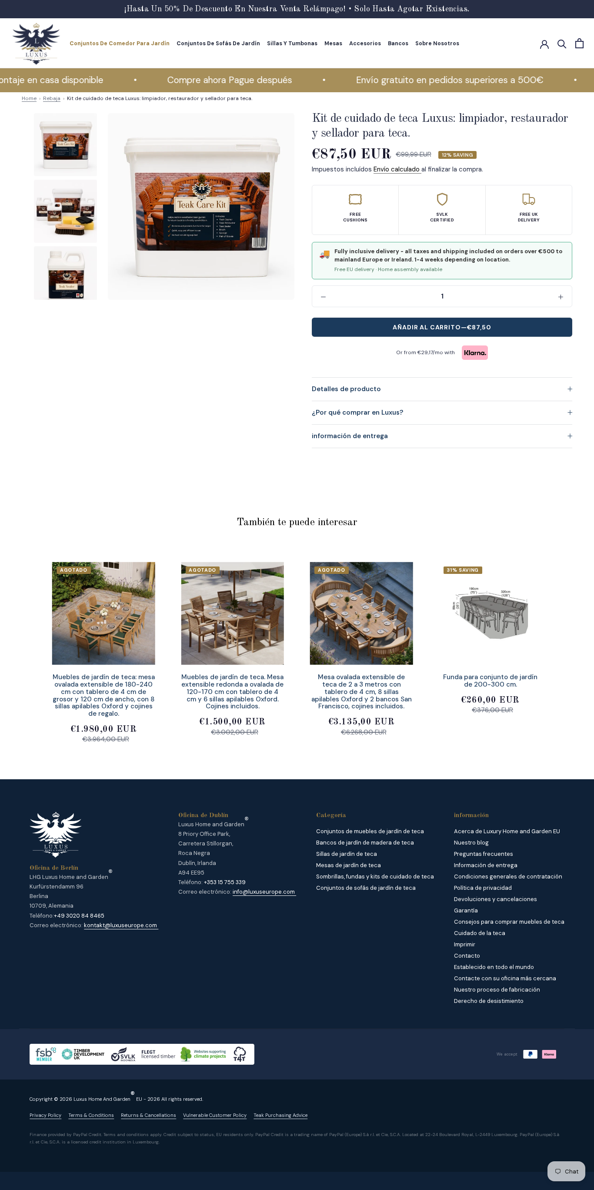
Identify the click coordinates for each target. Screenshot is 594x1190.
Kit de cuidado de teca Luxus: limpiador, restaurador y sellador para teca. (159, 98)
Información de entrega (485, 865)
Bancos (398, 43)
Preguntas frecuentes (483, 854)
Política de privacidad (483, 888)
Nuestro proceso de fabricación (497, 989)
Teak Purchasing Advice (280, 1115)
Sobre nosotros (437, 43)
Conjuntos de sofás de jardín (218, 43)
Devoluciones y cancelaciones (495, 899)
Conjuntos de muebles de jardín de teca (370, 831)
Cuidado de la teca (479, 933)
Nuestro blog (471, 842)
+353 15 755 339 (225, 882)
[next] (567, 643)
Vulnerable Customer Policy (215, 1115)
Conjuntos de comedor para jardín (120, 43)
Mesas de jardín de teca (348, 865)
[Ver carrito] (579, 43)
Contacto (467, 955)
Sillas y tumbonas (292, 43)
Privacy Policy (45, 1115)
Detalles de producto (346, 389)
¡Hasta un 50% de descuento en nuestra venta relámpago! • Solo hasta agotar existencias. (297, 9)
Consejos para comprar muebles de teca (509, 921)
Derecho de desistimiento (489, 1001)
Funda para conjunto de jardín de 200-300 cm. (490, 681)
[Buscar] (562, 43)
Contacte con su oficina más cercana (505, 978)
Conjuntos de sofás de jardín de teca (366, 888)
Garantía (466, 910)
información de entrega (350, 436)
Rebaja (51, 98)
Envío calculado (397, 169)
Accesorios (365, 43)
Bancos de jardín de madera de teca (365, 842)
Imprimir (464, 944)
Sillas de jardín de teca (346, 854)
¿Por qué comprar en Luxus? (357, 412)
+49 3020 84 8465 (79, 915)
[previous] (27, 643)
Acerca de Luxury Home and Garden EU (507, 831)
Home (29, 98)
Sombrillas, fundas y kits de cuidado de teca (375, 876)
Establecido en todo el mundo (494, 967)
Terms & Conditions (91, 1115)
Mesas (333, 43)
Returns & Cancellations (148, 1115)
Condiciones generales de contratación (508, 876)
